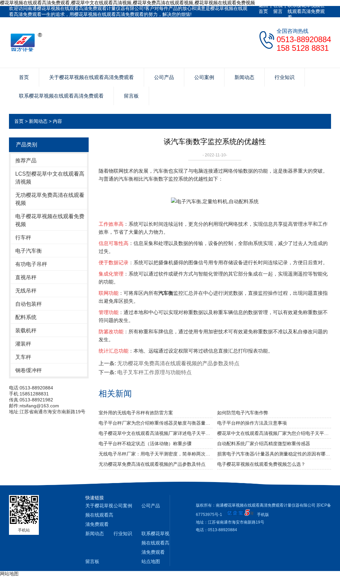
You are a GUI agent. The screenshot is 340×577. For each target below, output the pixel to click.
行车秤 (23, 237)
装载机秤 (26, 330)
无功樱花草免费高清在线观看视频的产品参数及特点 (178, 363)
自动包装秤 (28, 304)
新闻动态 (244, 77)
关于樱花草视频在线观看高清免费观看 (91, 77)
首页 (24, 77)
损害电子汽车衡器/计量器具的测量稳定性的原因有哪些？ (274, 453)
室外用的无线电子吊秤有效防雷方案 (136, 412)
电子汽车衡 (28, 251)
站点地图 (150, 561)
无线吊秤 (26, 290)
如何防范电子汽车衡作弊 (242, 412)
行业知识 (285, 77)
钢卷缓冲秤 (28, 370)
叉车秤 (23, 357)
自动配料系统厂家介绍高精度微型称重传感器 (263, 443)
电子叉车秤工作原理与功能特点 (154, 372)
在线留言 (278, 8)
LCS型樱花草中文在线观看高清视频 (49, 178)
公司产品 (164, 77)
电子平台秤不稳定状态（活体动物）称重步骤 (145, 443)
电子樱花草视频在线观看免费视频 (49, 220)
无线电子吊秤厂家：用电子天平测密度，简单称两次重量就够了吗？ (155, 453)
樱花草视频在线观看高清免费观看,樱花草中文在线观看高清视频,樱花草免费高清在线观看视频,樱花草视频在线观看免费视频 (127, 2)
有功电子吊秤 (31, 264)
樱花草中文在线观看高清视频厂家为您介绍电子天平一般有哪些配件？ (274, 433)
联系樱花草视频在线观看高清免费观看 (306, 11)
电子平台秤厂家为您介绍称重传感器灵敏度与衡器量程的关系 (155, 423)
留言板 (131, 96)
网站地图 (9, 573)
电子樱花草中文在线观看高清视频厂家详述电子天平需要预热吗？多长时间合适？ (155, 433)
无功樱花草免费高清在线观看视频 (49, 199)
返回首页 (263, 8)
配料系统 (26, 317)
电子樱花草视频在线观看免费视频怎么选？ (261, 464)
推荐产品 (26, 160)
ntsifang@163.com (39, 405)
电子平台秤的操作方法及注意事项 (252, 423)
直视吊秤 (26, 277)
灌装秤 (23, 344)
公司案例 (204, 77)
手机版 (263, 514)
